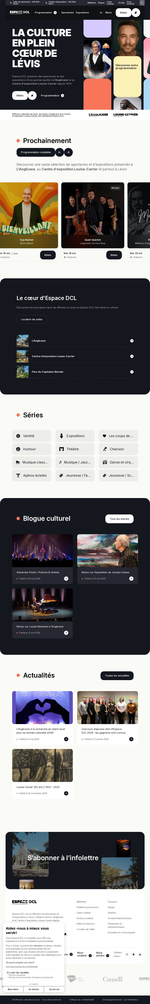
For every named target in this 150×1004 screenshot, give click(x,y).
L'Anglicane (47, 257)
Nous (82, 954)
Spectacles (67, 12)
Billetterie (92, 3)
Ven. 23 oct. (46, 253)
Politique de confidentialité (82, 1000)
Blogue (101, 3)
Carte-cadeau (110, 3)
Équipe (111, 907)
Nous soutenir (130, 3)
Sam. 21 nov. (113, 253)
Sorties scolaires (85, 918)
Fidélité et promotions (88, 907)
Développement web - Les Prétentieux (120, 1000)
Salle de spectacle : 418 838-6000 (26, 3)
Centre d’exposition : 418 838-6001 (62, 3)
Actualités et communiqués (121, 932)
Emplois (112, 912)
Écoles (122, 3)
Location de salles (86, 929)
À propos (112, 901)
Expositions (82, 12)
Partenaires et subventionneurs (116, 925)
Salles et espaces (85, 923)
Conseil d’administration (120, 918)
